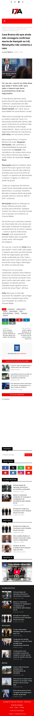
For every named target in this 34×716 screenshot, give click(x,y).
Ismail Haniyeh (13, 311)
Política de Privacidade (17, 710)
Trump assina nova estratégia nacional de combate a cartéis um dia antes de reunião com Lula (22, 654)
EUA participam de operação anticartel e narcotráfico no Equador (21, 487)
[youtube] (18, 2)
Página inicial (5, 27)
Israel (21, 311)
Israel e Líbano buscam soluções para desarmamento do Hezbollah (21, 670)
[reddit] (28, 468)
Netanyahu (24, 313)
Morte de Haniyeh (8, 313)
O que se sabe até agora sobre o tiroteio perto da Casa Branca (21, 366)
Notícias (12, 27)
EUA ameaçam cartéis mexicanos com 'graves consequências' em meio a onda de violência (21, 385)
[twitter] (23, 2)
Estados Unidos (21, 309)
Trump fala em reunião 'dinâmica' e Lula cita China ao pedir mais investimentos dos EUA (22, 642)
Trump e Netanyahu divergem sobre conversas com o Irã (22, 631)
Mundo (17, 313)
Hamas (5, 311)
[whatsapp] (20, 468)
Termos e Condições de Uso (17, 714)
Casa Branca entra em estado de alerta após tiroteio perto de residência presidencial (21, 375)
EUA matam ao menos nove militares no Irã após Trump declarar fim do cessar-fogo (22, 681)
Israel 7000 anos (8, 52)
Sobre (16, 707)
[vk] (13, 473)
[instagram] (15, 2)
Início (11, 707)
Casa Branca (11, 309)
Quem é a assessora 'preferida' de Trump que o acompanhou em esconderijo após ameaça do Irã (22, 499)
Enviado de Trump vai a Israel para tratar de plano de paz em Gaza (22, 510)
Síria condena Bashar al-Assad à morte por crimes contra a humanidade (22, 538)
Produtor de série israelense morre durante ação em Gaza (21, 547)
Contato (22, 707)
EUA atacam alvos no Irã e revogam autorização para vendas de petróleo (22, 692)
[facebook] (11, 2)
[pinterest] (5, 473)
